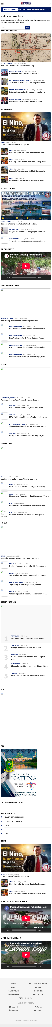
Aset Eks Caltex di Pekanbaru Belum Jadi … (27, 347)
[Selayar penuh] (48, 278)
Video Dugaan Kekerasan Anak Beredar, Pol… (28, 594)
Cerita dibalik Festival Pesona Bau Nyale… (28, 675)
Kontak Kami (38, 995)
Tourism (14, 673)
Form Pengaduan (26, 998)
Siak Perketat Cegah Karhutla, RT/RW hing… (27, 426)
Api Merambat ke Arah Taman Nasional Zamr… (20, 400)
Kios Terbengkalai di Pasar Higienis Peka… (26, 338)
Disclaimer (38, 991)
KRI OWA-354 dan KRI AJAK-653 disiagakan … (27, 515)
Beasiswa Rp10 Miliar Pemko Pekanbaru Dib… (28, 329)
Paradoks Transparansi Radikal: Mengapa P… (27, 171)
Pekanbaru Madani (7, 319)
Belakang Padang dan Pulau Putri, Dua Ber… (19, 224)
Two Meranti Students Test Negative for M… (28, 83)
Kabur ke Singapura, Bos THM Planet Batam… (20, 558)
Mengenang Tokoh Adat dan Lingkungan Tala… (29, 496)
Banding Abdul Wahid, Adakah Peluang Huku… (28, 162)
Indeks (13, 984)
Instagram (14, 1011)
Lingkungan (5, 398)
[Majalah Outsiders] (26, 3)
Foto (2, 477)
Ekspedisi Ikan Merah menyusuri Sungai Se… (29, 666)
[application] (26, 266)
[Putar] (4, 278)
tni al (6, 825)
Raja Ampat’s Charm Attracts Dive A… (24, 73)
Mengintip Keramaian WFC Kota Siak (26, 647)
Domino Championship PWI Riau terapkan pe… (28, 658)
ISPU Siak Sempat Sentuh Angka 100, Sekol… (28, 417)
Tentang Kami (13, 995)
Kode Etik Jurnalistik (38, 984)
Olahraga (14, 654)
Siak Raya (13, 398)
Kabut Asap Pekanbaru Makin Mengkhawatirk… (20, 321)
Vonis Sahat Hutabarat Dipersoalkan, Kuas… (27, 575)
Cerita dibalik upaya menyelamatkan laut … (27, 241)
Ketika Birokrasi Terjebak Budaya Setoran (26, 180)
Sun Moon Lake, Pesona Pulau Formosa (27, 638)
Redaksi (38, 987)
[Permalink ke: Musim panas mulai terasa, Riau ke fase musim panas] (26, 461)
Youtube (39, 1011)
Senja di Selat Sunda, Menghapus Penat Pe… (28, 232)
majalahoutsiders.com (14, 817)
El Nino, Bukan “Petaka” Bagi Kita (15, 145)
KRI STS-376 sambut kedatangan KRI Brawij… (28, 487)
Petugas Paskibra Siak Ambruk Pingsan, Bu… (27, 435)
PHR (5, 830)
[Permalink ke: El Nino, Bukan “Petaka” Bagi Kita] (26, 126)
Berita (11, 90)
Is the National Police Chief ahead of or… (26, 101)
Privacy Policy (13, 991)
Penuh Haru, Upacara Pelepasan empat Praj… (28, 505)
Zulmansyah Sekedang (13, 821)
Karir (13, 987)
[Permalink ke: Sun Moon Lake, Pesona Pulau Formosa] (26, 619)
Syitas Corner (6, 222)
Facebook (15, 1007)
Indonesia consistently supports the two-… (27, 92)
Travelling (15, 636)
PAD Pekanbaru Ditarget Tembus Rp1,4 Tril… (28, 356)
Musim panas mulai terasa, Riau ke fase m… (19, 479)
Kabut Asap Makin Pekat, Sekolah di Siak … (27, 408)
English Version (6, 63)
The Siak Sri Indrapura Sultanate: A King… (18, 66)
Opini (3, 143)
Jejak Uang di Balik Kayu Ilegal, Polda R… (26, 584)
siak (6, 834)
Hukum (4, 523)
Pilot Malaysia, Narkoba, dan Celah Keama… (27, 152)
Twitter (39, 1007)
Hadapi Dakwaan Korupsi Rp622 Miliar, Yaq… (27, 566)
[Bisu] (44, 278)
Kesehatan (25, 80)
